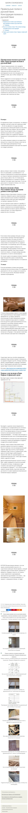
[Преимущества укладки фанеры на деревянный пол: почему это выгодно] (14, 703)
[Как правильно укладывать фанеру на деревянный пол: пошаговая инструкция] (14, 688)
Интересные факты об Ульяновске (11, 794)
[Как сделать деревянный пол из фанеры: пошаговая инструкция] (14, 734)
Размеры (7, 25)
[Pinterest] (14, 610)
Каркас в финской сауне (5, 607)
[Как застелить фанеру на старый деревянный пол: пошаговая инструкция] (14, 672)
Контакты (3, 807)
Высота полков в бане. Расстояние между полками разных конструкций (14, 27)
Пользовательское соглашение (11, 807)
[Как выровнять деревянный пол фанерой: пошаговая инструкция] (14, 647)
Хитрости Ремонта (14, 2)
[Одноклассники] (19, 610)
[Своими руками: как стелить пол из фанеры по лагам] (14, 631)
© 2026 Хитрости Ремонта (6, 805)
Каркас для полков (22, 605)
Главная (8, 5)
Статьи (20, 5)
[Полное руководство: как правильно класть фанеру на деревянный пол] (14, 719)
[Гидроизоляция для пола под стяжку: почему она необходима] (14, 781)
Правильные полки (8, 604)
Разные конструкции (15, 605)
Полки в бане (23, 604)
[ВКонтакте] (8, 610)
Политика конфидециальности (7, 809)
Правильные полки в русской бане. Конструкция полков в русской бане (12, 22)
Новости (14, 5)
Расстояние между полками (6, 605)
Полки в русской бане (16, 604)
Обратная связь (5, 811)
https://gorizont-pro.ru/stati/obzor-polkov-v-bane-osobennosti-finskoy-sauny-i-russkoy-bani (13, 369)
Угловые (7, 30)
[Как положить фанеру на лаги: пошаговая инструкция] (14, 765)
